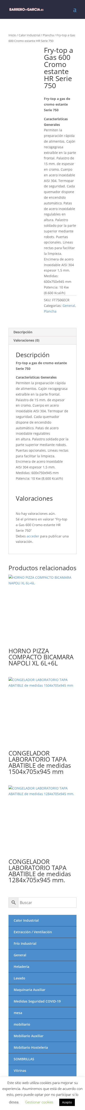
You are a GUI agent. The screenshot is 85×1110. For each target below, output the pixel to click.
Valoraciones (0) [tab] (26, 340)
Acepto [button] (67, 1102)
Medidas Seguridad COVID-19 (37, 1001)
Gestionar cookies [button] (39, 1102)
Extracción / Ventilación (33, 932)
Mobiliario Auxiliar (28, 1036)
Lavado (19, 978)
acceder (33, 536)
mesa (18, 1013)
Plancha (48, 35)
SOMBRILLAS (24, 1059)
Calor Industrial (29, 35)
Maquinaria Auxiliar (29, 989)
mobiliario (22, 1024)
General (69, 305)
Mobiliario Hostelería (31, 1047)
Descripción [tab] (22, 332)
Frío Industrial (25, 943)
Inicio (12, 35)
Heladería (21, 966)
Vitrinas (20, 1070)
